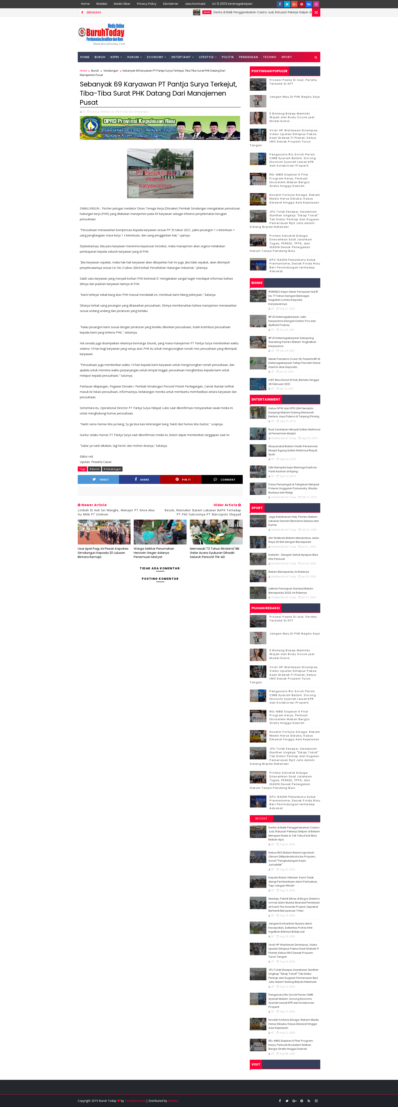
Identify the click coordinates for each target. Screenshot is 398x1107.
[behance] (309, 4)
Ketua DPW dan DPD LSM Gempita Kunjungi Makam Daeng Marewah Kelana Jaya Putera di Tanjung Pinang (293, 412)
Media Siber (122, 4)
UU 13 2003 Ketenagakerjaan (232, 4)
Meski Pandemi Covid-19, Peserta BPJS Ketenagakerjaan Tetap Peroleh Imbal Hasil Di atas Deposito (294, 363)
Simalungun (110, 70)
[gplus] (294, 4)
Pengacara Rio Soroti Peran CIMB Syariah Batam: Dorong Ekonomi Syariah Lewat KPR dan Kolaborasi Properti (292, 160)
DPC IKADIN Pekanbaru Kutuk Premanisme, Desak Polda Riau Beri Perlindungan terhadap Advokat (294, 265)
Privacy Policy (147, 4)
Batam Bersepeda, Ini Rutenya (288, 572)
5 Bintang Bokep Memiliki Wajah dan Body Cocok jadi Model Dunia (292, 117)
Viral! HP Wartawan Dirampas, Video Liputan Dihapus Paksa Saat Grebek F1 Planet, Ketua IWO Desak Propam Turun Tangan (284, 137)
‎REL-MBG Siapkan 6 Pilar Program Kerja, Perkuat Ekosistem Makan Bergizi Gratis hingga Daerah (289, 180)
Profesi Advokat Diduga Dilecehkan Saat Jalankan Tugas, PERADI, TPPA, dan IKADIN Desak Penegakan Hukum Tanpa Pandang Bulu (281, 243)
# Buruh (95, 469)
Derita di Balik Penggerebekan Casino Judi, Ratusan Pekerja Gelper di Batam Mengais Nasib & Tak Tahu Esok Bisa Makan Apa (275, 12)
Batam (179, 12)
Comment (228, 479)
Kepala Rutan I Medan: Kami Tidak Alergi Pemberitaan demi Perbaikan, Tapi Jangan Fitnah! (293, 882)
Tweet (104, 479)
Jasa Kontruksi (195, 4)
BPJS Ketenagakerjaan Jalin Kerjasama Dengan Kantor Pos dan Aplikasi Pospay (292, 321)
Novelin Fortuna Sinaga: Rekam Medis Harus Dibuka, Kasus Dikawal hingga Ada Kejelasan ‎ (294, 198)
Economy (155, 57)
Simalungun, (141, 111)
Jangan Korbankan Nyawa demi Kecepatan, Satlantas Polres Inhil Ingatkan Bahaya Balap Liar (290, 928)
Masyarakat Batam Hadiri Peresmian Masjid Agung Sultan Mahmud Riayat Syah (293, 450)
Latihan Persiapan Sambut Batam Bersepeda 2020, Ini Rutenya (290, 591)
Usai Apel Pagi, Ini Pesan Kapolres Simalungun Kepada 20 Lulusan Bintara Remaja (103, 552)
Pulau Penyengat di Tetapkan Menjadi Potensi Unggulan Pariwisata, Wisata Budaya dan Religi (293, 488)
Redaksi (101, 4)
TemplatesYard (135, 1101)
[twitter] (287, 4)
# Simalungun (112, 469)
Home (85, 4)
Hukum (133, 57)
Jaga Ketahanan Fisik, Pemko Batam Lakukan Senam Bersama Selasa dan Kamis (293, 521)
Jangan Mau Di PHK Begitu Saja (294, 97)
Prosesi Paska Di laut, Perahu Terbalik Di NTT (293, 82)
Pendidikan (248, 57)
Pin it (186, 479)
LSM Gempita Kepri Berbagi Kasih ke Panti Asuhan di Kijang (292, 469)
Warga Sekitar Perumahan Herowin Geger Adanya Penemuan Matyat (154, 552)
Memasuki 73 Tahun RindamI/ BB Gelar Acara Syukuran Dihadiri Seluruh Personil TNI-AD (214, 552)
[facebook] (280, 4)
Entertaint (181, 57)
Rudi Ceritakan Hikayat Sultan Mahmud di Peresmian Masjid (294, 431)
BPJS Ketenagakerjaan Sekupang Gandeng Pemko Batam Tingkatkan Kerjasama (292, 342)
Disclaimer (170, 4)
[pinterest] (301, 4)
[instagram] (316, 4)
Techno (270, 57)
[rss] (309, 1101)
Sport (287, 57)
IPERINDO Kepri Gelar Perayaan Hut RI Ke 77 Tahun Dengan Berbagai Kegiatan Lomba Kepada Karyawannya (293, 298)
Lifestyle (206, 57)
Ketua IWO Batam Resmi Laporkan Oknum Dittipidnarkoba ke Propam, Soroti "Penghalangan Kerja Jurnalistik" (292, 859)
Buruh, (129, 111)
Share (144, 479)
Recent (261, 818)
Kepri (114, 57)
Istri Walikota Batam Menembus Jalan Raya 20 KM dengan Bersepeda (293, 540)
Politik (228, 57)
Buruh (100, 57)
